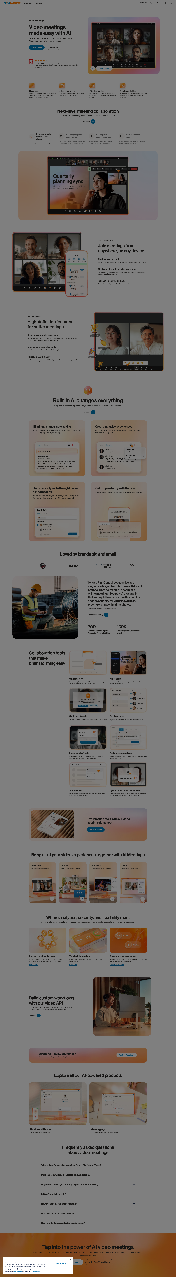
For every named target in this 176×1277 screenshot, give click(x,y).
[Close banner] (70, 1259)
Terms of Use (36, 1271)
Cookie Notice (18, 1271)
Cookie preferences (61, 1263)
